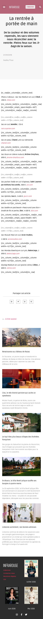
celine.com (11, 268)
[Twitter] (26, 615)
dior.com (34, 211)
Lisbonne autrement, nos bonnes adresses (19, 527)
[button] (4, 7)
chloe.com (11, 100)
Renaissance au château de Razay (16, 352)
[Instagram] (17, 615)
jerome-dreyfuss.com (15, 157)
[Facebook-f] (21, 615)
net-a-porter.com (8, 128)
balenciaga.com (13, 254)
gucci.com (27, 196)
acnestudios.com (15, 239)
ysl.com (29, 185)
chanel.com (6, 143)
